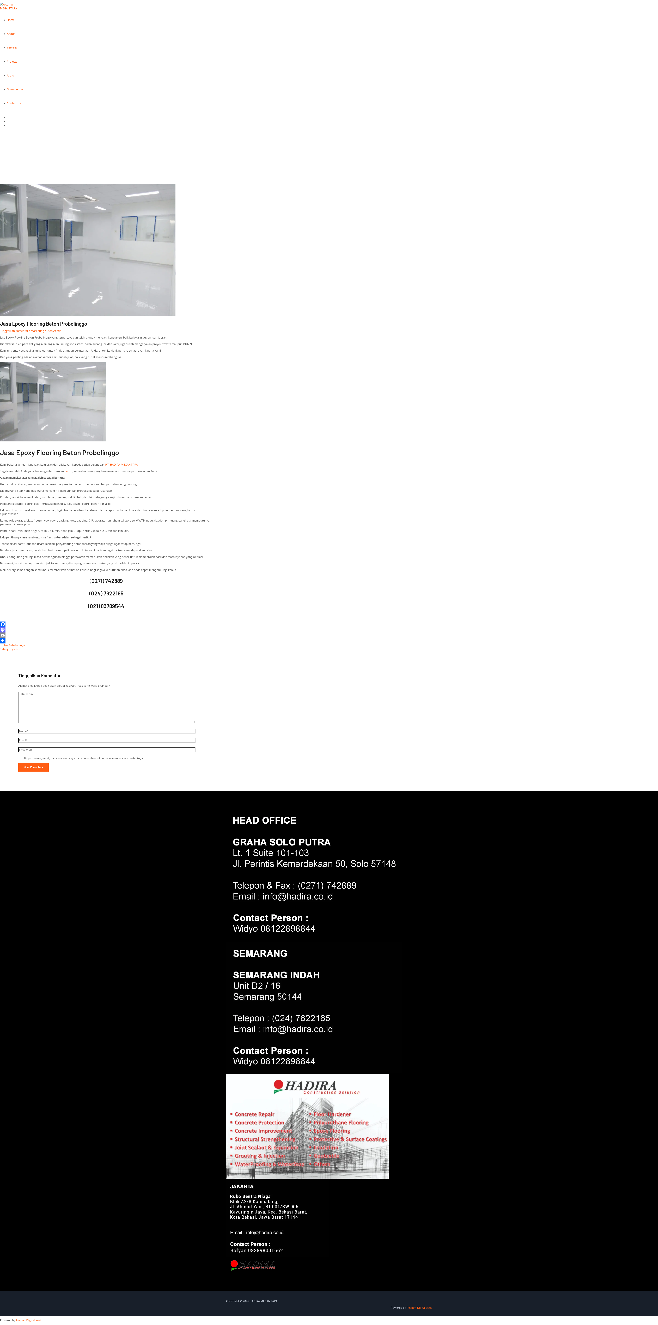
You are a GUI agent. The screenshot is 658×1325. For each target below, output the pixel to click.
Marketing (37, 331)
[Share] (106, 640)
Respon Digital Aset (419, 1308)
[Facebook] (106, 624)
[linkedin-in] (9, 125)
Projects (12, 61)
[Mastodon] (106, 629)
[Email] (106, 635)
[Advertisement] (329, 158)
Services (12, 48)
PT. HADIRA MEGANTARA (121, 464)
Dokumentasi (15, 89)
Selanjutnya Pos (12, 649)
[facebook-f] (9, 118)
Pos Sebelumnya (12, 645)
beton (68, 471)
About (11, 34)
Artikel (11, 75)
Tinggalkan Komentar (14, 331)
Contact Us (14, 103)
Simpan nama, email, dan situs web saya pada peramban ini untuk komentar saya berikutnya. (83, 758)
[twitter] (9, 121)
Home (11, 20)
